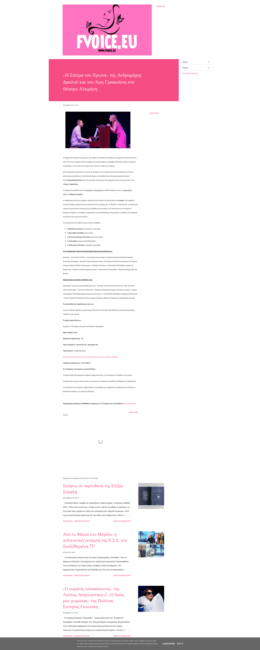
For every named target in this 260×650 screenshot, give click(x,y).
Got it (180, 643)
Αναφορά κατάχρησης (190, 73)
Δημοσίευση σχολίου (82, 521)
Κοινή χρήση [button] (154, 113)
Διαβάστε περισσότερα (121, 521)
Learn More (169, 643)
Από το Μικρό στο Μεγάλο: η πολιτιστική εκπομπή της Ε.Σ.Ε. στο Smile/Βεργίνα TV (95, 540)
